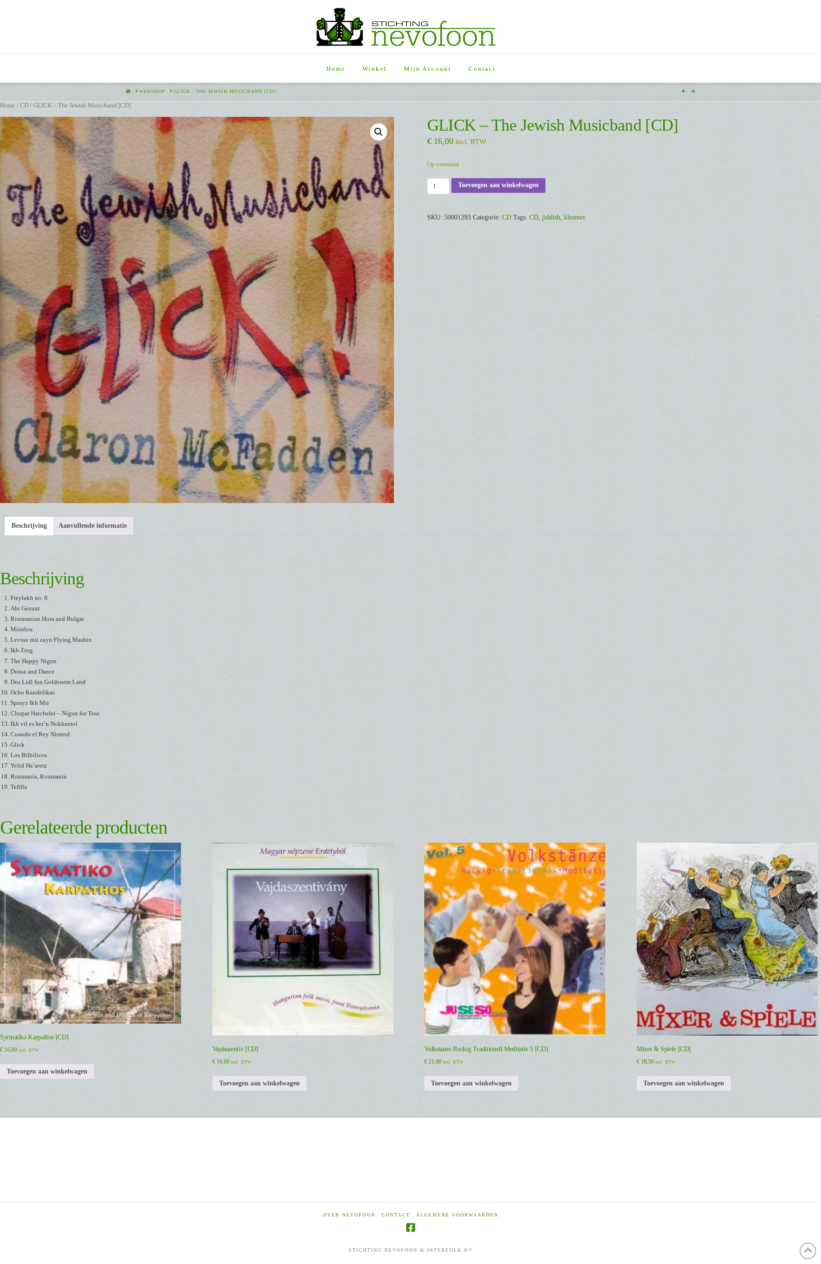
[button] (378, 132)
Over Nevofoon (349, 1214)
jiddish (551, 217)
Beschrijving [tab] (29, 525)
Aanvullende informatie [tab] (92, 525)
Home (7, 105)
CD (24, 105)
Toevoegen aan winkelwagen (498, 185)
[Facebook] (410, 1228)
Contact (396, 1214)
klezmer (574, 217)
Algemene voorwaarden (457, 1214)
